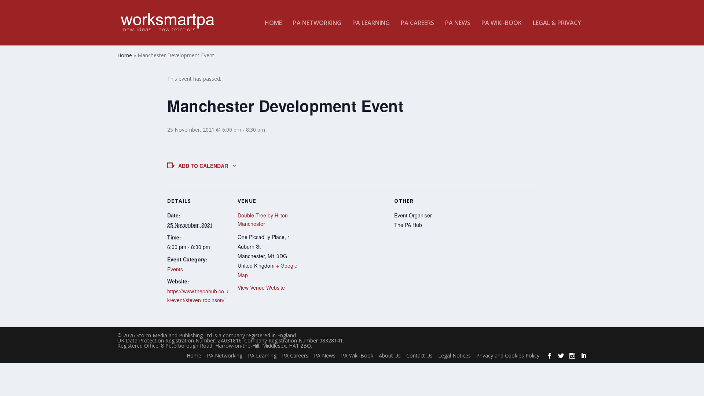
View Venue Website (261, 287)
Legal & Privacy (557, 23)
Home (273, 23)
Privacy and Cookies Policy (507, 355)
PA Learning (371, 23)
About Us (390, 355)
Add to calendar (203, 165)
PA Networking (317, 23)
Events (175, 269)
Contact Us (419, 355)
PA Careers (417, 23)
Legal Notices (454, 355)
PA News (457, 23)
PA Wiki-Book (501, 23)
